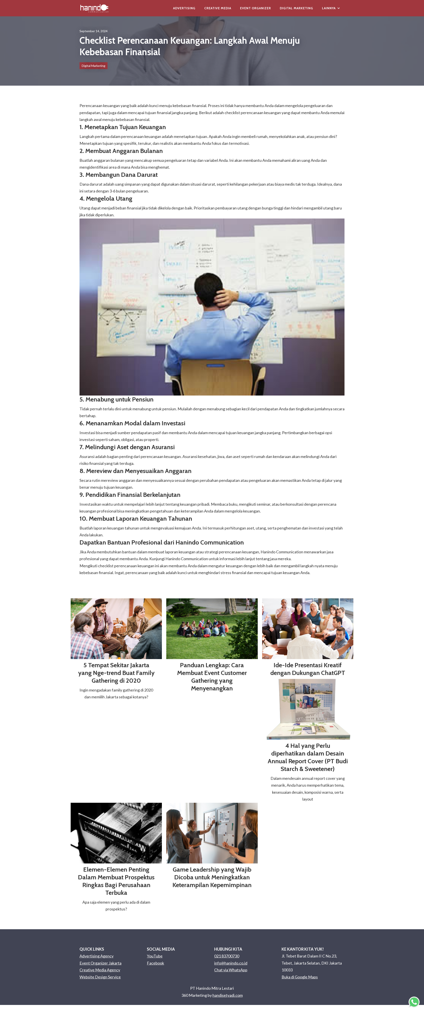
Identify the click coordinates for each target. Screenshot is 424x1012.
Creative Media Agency (100, 969)
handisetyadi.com (227, 995)
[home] (94, 8)
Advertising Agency (97, 956)
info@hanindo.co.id (230, 963)
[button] (331, 8)
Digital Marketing (296, 8)
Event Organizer (255, 8)
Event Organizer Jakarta (100, 963)
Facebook (155, 963)
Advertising (184, 8)
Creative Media (217, 8)
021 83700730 (226, 956)
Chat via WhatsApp (230, 969)
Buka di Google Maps (300, 976)
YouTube (155, 956)
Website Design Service (100, 976)
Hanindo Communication (186, 558)
